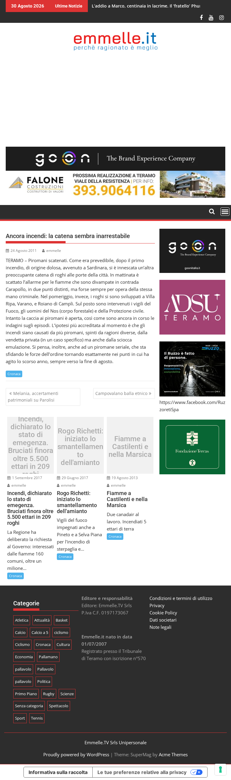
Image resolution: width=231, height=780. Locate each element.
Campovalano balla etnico (121, 393)
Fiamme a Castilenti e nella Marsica (130, 447)
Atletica (21, 620)
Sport (20, 718)
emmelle (53, 250)
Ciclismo (22, 644)
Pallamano (48, 656)
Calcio (20, 632)
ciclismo (61, 632)
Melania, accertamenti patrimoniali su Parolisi (33, 396)
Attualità (42, 620)
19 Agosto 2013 (124, 477)
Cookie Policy (163, 613)
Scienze (67, 693)
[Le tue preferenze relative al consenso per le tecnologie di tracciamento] (220, 769)
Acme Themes (173, 754)
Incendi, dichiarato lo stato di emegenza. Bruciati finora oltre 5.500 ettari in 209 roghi (30, 447)
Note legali (160, 627)
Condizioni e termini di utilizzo (180, 598)
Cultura (63, 644)
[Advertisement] (115, 99)
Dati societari (163, 620)
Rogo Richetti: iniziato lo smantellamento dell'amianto (80, 447)
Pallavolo (45, 669)
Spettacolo (58, 705)
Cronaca (14, 374)
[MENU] (224, 211)
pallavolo (23, 669)
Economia (24, 656)
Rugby (48, 693)
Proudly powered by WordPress (76, 754)
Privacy (157, 605)
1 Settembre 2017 (26, 477)
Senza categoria (29, 705)
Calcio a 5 (40, 632)
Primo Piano (26, 693)
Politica (43, 681)
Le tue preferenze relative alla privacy (141, 772)
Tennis (37, 718)
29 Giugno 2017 (74, 477)
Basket (62, 620)
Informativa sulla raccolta (58, 772)
